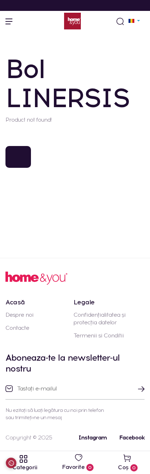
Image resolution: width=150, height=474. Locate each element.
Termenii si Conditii (99, 335)
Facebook (132, 437)
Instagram (92, 437)
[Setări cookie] (11, 463)
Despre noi (19, 314)
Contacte (17, 327)
